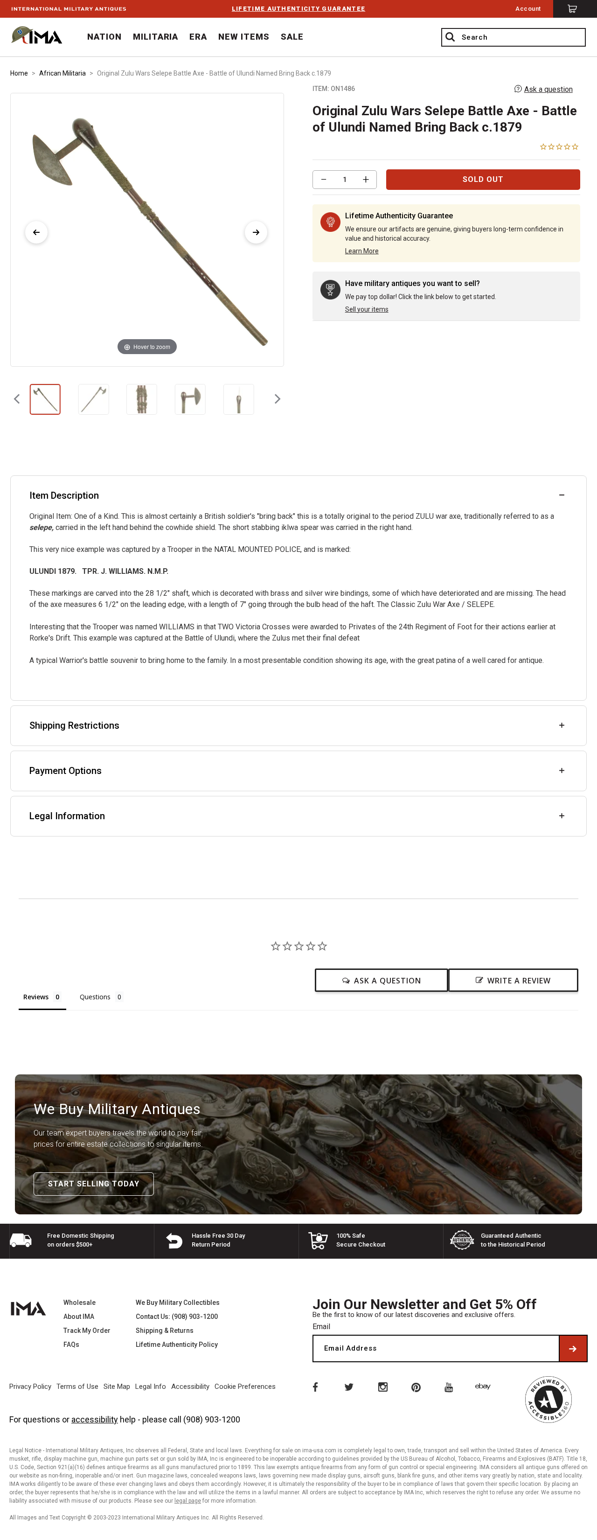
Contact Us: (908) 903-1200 (177, 1316)
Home (19, 73)
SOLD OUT (483, 179)
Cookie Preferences (245, 1386)
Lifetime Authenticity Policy (177, 1344)
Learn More (362, 251)
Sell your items (367, 309)
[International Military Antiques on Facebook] (314, 1386)
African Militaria (62, 73)
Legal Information (67, 816)
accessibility (94, 1419)
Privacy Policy (30, 1386)
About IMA (78, 1316)
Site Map (117, 1386)
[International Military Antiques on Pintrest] (416, 1386)
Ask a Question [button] (387, 981)
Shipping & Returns (165, 1330)
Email (321, 1326)
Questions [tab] (95, 996)
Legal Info (150, 1386)
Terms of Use (77, 1386)
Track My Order (87, 1330)
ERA (198, 37)
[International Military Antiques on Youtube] (450, 1386)
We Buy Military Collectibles (178, 1302)
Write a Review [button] (519, 981)
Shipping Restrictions (74, 725)
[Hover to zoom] (147, 229)
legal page (187, 1501)
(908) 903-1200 (211, 1419)
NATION (104, 37)
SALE (292, 37)
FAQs (71, 1344)
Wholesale (79, 1302)
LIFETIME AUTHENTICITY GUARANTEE (298, 8)
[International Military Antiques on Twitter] (348, 1386)
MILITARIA (156, 37)
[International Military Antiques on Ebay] (484, 1386)
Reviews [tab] (36, 996)
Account (528, 8)
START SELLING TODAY (93, 1183)
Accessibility (190, 1386)
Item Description (64, 495)
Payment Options (65, 770)
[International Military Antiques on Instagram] (382, 1386)
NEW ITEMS (244, 37)
